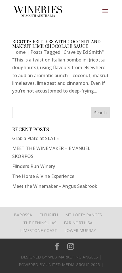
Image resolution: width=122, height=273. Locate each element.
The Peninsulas (39, 222)
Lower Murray (80, 230)
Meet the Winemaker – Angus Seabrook (54, 186)
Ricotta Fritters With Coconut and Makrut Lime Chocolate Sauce (56, 43)
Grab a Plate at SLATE (35, 138)
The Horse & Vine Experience (43, 176)
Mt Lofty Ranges (83, 214)
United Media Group (68, 264)
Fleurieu (48, 214)
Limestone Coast (38, 230)
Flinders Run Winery (33, 166)
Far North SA (78, 222)
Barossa (23, 214)
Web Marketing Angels (73, 257)
